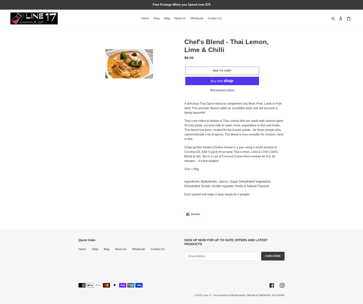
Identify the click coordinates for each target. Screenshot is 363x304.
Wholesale (138, 249)
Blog (106, 249)
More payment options (222, 90)
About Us (120, 249)
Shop (95, 249)
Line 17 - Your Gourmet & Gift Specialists (224, 295)
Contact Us (158, 249)
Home (82, 249)
